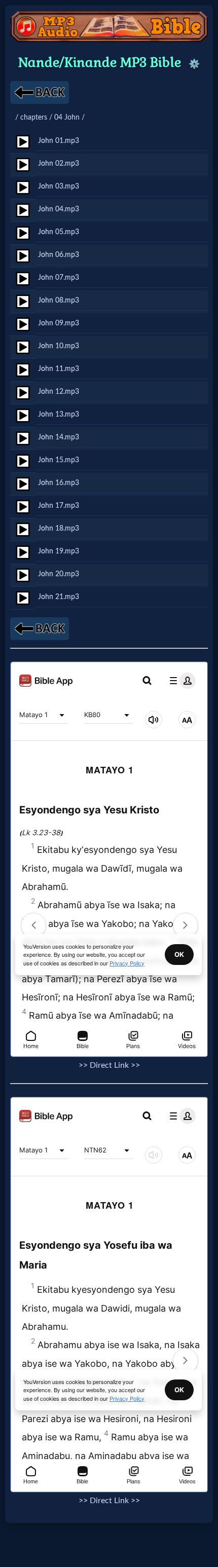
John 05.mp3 (58, 232)
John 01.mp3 (58, 140)
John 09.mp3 (58, 323)
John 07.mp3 (58, 277)
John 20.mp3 (58, 574)
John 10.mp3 (58, 346)
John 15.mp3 (58, 460)
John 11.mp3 (58, 368)
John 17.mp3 (58, 505)
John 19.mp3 (58, 551)
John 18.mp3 (58, 528)
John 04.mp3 (58, 209)
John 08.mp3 (58, 300)
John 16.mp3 (58, 483)
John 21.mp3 (58, 597)
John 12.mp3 (58, 391)
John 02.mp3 (58, 163)
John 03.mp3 (58, 186)
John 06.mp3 (58, 254)
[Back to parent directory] (39, 92)
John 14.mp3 (58, 437)
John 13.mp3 (58, 414)
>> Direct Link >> (109, 1065)
